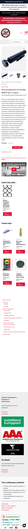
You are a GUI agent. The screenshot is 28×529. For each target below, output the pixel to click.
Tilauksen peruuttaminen (7, 508)
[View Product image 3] (19, 76)
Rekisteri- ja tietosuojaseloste (8, 506)
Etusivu (3, 82)
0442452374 (17, 22)
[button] (24, 48)
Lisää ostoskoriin (17, 147)
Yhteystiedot (4, 412)
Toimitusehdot (4, 504)
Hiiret (11, 82)
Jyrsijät (7, 82)
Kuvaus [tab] (3, 159)
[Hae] (25, 42)
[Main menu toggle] (21, 33)
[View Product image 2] (12, 76)
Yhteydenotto (4, 472)
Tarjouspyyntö (4, 469)
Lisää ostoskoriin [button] (6, 214)
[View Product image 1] (4, 76)
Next (26, 75)
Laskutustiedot (4, 414)
